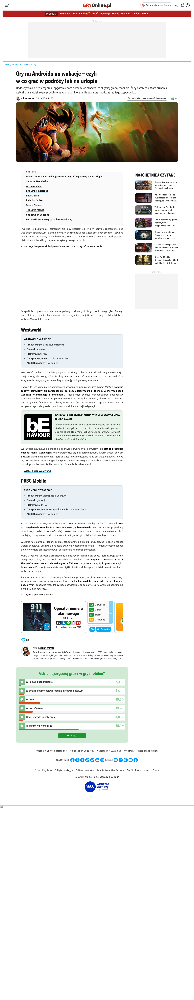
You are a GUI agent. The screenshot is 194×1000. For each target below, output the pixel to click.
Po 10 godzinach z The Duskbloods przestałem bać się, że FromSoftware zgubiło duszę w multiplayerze (156, 198)
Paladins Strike (34, 200)
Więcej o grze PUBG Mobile (38, 594)
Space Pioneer (34, 205)
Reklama (120, 770)
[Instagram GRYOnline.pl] (77, 760)
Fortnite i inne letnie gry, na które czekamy (49, 219)
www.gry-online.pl (13, 64)
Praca (138, 770)
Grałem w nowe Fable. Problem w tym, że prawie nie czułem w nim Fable (156, 235)
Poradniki (126, 13)
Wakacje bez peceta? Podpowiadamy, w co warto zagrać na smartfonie (63, 246)
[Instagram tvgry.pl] (126, 760)
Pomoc (156, 770)
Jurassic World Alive (37, 181)
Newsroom (65, 13)
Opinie (115, 13)
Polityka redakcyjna (64, 770)
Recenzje (105, 13)
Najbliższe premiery (148, 750)
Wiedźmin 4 (129, 750)
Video (136, 13)
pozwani (25, 456)
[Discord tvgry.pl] (131, 760)
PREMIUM (51, 13)
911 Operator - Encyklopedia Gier (53, 617)
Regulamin (47, 770)
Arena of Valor (34, 186)
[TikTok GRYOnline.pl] (87, 760)
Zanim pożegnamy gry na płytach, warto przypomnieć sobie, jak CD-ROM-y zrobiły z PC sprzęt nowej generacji (156, 223)
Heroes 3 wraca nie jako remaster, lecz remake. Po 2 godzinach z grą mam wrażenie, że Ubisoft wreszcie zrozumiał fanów (156, 185)
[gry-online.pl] (97, 5)
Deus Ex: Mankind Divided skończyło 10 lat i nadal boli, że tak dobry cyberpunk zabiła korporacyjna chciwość (156, 260)
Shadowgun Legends (37, 214)
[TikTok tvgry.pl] (121, 760)
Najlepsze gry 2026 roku (82, 750)
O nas (37, 770)
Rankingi (83, 13)
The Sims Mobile (35, 209)
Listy (94, 13)
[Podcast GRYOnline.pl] (92, 760)
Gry (75, 13)
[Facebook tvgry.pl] (135, 760)
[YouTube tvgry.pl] (116, 760)
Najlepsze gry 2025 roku (109, 750)
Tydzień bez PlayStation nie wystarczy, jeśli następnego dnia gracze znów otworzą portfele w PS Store (156, 210)
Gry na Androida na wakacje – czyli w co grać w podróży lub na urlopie (64, 176)
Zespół (130, 770)
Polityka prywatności (85, 770)
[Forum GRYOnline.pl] (102, 760)
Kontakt (146, 770)
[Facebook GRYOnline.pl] (72, 760)
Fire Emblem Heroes (37, 190)
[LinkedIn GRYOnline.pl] (97, 760)
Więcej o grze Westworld (37, 470)
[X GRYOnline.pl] (82, 760)
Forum (145, 13)
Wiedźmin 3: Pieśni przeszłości (51, 750)
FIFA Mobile (32, 195)
